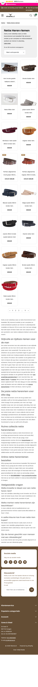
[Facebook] (6, 562)
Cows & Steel (6, 622)
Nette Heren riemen (13, 23)
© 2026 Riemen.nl (11, 646)
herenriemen (26, 440)
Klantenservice (7, 605)
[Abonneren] (31, 589)
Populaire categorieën (10, 611)
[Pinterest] (15, 562)
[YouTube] (20, 562)
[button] (31, 15)
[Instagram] (10, 562)
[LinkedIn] (25, 562)
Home (3, 23)
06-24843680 (15, 475)
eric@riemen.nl (10, 640)
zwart (3, 379)
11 (25, 310)
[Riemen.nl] (10, 15)
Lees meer (7, 43)
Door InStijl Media (19, 650)
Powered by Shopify (26, 646)
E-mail (6, 585)
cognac (13, 379)
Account (4, 617)
